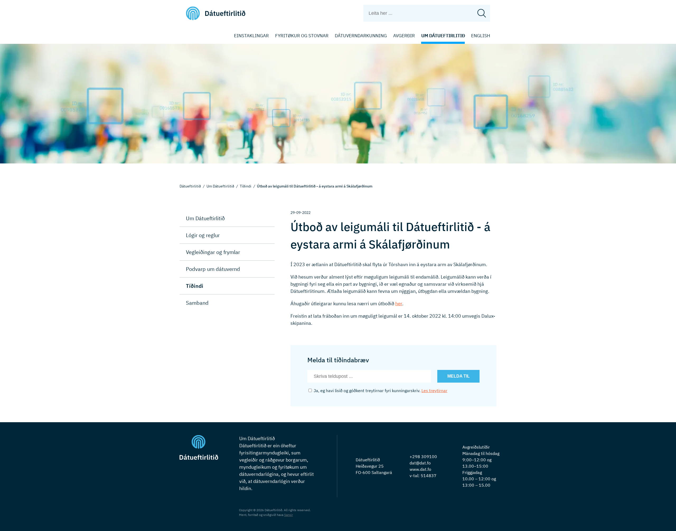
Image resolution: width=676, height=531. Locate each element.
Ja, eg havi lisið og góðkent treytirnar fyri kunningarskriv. (380, 390)
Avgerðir (404, 36)
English (480, 36)
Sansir (288, 515)
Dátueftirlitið (190, 186)
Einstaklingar (251, 36)
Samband (197, 302)
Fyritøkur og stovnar (301, 36)
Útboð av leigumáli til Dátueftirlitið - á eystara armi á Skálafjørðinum (314, 186)
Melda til (458, 376)
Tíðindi (245, 186)
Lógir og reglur (203, 235)
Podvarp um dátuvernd (213, 268)
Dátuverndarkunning (361, 36)
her (398, 303)
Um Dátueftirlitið (443, 36)
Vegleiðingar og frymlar (213, 252)
